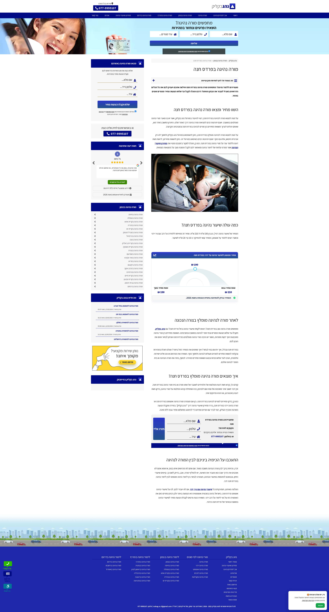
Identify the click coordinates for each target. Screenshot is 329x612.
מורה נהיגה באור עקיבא (133, 257)
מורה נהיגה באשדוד (113, 569)
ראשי (235, 15)
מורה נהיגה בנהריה (135, 225)
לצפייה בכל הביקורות (117, 182)
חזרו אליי (159, 429)
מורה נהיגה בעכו (136, 239)
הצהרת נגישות (231, 596)
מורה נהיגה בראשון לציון (140, 569)
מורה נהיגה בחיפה (136, 214)
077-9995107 (217, 436)
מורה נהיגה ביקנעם (135, 264)
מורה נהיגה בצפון (185, 15)
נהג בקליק (160, 328)
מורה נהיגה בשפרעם (135, 254)
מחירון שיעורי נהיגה (123, 15)
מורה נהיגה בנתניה (142, 565)
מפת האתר (232, 599)
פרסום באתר (232, 584)
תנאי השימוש (193, 51)
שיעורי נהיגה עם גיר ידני (201, 489)
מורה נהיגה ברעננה (142, 577)
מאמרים (233, 577)
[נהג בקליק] (223, 6)
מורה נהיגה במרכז (165, 15)
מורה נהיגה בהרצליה (142, 573)
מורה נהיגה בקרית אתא (134, 221)
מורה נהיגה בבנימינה (134, 272)
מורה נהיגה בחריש (136, 261)
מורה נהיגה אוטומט (200, 569)
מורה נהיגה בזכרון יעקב (133, 268)
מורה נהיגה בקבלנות (200, 577)
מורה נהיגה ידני (202, 565)
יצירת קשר (233, 580)
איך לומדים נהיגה (220, 15)
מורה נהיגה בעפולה (135, 218)
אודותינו (233, 573)
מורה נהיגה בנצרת (135, 250)
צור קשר (95, 15)
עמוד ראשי (232, 561)
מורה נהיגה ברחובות (113, 565)
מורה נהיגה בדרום (144, 15)
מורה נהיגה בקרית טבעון (133, 279)
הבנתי (320, 605)
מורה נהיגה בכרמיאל (134, 236)
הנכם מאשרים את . (193, 51)
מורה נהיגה (202, 15)
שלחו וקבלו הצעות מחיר (117, 104)
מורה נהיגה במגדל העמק (133, 232)
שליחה (194, 43)
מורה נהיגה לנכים (201, 573)
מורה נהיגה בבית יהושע (134, 283)
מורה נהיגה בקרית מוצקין (133, 246)
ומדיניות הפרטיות (183, 51)
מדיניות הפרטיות (230, 592)
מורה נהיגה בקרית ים (134, 228)
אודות (107, 15)
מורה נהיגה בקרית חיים (134, 275)
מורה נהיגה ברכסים (135, 286)
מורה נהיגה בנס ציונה (142, 580)
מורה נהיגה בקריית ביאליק (132, 243)
